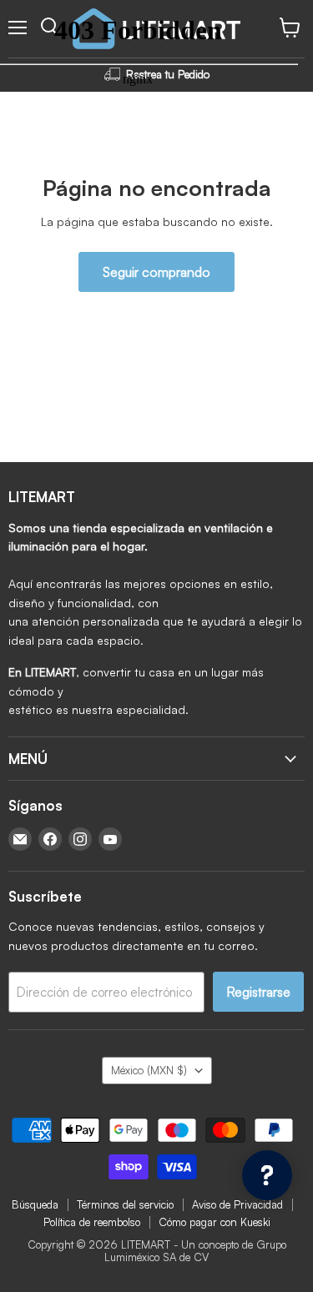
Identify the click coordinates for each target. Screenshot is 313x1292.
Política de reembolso (91, 1222)
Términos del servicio (125, 1204)
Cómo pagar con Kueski (214, 1222)
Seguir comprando (156, 272)
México (149, 1070)
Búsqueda (35, 1204)
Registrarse (258, 991)
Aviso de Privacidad (237, 1204)
